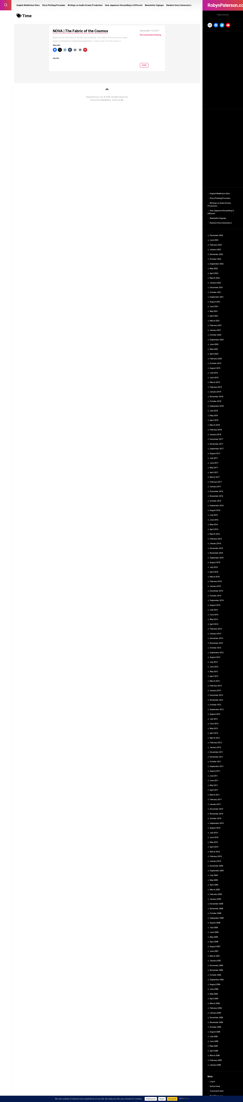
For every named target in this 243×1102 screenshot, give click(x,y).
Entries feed (215, 1086)
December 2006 (216, 965)
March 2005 (215, 1055)
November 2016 (216, 496)
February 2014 (216, 629)
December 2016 (216, 491)
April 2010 (214, 847)
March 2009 (215, 890)
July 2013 (214, 662)
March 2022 (215, 278)
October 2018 (215, 401)
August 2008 (215, 923)
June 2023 (214, 240)
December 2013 (216, 638)
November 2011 (216, 757)
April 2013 (214, 676)
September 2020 (217, 340)
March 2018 (215, 425)
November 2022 (216, 254)
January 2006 (215, 1013)
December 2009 (216, 866)
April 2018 (214, 420)
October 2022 (215, 259)
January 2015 (215, 586)
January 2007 (215, 961)
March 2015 (215, 577)
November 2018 (216, 397)
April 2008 (214, 942)
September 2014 (217, 600)
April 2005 (214, 1051)
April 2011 (214, 790)
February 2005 (216, 1060)
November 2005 (216, 1022)
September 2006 (217, 980)
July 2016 (214, 515)
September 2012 (217, 709)
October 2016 (215, 501)
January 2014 (215, 634)
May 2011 (214, 785)
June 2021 (214, 306)
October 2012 (215, 705)
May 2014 (214, 619)
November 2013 (216, 643)
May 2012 (214, 728)
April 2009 (214, 885)
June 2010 (214, 837)
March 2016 (215, 534)
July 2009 (214, 875)
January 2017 (215, 487)
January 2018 (215, 434)
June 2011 (214, 781)
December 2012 (216, 695)
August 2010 (215, 828)
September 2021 (217, 297)
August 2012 (215, 714)
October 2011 (215, 762)
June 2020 (214, 344)
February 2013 (216, 686)
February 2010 (216, 856)
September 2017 (217, 449)
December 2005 (216, 1018)
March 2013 (215, 681)
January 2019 (215, 392)
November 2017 (216, 444)
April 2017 (214, 472)
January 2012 (215, 747)
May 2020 (214, 349)
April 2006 (214, 999)
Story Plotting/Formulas (220, 198)
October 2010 (215, 818)
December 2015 (216, 548)
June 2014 (214, 615)
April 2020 (214, 354)
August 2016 (215, 510)
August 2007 (215, 946)
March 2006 (215, 1003)
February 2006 (216, 1008)
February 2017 (216, 482)
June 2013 (214, 667)
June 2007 (214, 951)
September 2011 (217, 766)
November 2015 (216, 553)
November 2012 (216, 700)
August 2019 (215, 368)
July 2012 (214, 719)
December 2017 (216, 439)
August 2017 (215, 453)
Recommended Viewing (150, 35)
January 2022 (215, 283)
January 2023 (215, 250)
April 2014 (214, 624)
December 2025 (216, 235)
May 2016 (214, 525)
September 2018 (217, 406)
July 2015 (214, 567)
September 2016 (217, 506)
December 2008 (216, 904)
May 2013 (214, 672)
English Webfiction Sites (220, 194)
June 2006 (214, 989)
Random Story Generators (221, 223)
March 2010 (215, 852)
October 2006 (215, 975)
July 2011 (214, 776)
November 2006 (216, 970)
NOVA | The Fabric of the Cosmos (80, 31)
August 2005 (215, 1032)
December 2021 (216, 287)
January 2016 (215, 543)
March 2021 (215, 321)
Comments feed (216, 1091)
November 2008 (216, 909)
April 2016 (214, 529)
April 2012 (214, 733)
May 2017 (214, 468)
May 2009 (214, 880)
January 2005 (215, 1065)
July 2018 (214, 411)
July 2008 (214, 928)
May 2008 (214, 937)
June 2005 (214, 1041)
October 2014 (215, 596)
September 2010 (217, 823)
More (144, 65)
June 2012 (214, 724)
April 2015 (214, 572)
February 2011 (216, 799)
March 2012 (215, 738)
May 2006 (214, 994)
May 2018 (214, 416)
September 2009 (217, 871)
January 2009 (215, 899)
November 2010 (216, 814)
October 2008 (215, 913)
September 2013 (217, 653)
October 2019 (215, 363)
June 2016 (214, 520)
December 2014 (216, 591)
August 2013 (215, 657)
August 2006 (215, 984)
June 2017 (214, 463)
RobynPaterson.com (223, 5)
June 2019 (214, 378)
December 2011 (216, 752)
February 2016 (216, 539)
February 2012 (216, 743)
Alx (122, 100)
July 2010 (214, 833)
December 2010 (216, 809)
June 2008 (214, 932)
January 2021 (215, 330)
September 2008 (217, 918)
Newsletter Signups (218, 218)
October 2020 (215, 335)
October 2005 (215, 1027)
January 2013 (215, 690)
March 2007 (215, 956)
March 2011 (215, 795)
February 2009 (216, 894)
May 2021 (214, 311)
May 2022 (214, 269)
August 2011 (215, 771)
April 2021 (214, 316)
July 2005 (214, 1037)
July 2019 (214, 373)
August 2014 (215, 605)
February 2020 (216, 359)
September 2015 (217, 558)
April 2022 (214, 273)
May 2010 (214, 842)
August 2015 (215, 562)
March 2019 (215, 382)
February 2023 (216, 245)
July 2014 (214, 610)
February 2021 (216, 325)
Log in (212, 1082)
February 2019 (216, 387)
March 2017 (215, 477)
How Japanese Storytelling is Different (221, 212)
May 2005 (214, 1046)
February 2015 (216, 581)
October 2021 (215, 292)
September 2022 (217, 264)
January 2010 (215, 861)
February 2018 (216, 430)
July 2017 (214, 458)
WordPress (106, 100)
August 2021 (215, 302)
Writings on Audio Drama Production (219, 204)
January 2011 (215, 804)
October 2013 (215, 648)
